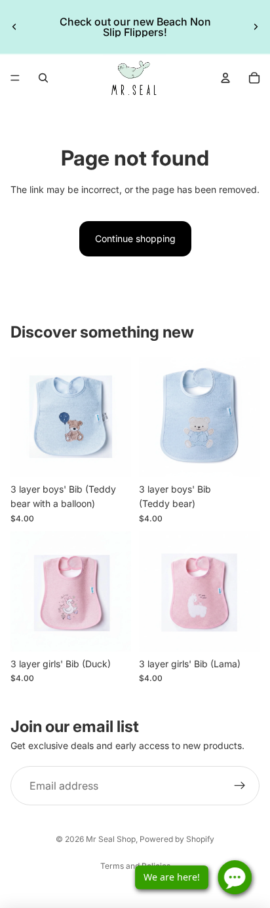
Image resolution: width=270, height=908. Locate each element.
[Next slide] (255, 26)
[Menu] (15, 78)
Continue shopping (135, 238)
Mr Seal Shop (111, 839)
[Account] (225, 77)
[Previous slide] (14, 26)
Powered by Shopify (177, 839)
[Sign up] (240, 786)
